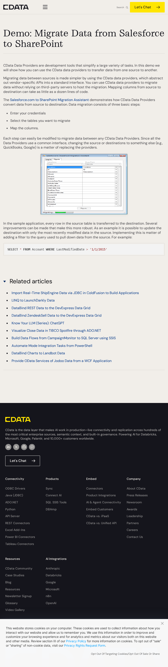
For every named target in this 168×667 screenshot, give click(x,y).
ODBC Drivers (15, 488)
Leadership (135, 516)
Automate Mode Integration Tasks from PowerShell (52, 345)
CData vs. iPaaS (97, 516)
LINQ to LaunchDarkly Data (33, 300)
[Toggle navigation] (44, 7)
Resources (12, 589)
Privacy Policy (76, 641)
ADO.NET (11, 502)
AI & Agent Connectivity (103, 502)
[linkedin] (8, 447)
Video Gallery (15, 610)
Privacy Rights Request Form (84, 645)
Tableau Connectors (19, 544)
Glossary (11, 603)
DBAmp (51, 509)
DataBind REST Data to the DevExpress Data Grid (51, 308)
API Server (12, 516)
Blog (8, 582)
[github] (24, 447)
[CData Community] (32, 447)
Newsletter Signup (18, 596)
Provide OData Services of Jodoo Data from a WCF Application (62, 360)
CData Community (18, 568)
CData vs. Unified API (101, 523)
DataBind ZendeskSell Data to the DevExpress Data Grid (57, 315)
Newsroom (134, 502)
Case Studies (14, 575)
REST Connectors (17, 523)
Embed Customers (99, 509)
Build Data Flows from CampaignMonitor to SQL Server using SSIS (64, 338)
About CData (136, 488)
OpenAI (51, 603)
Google (51, 582)
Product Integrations (101, 495)
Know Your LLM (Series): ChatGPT (38, 323)
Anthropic (53, 568)
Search (120, 7)
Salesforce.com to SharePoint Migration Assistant (49, 100)
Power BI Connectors (20, 537)
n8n (48, 596)
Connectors (94, 488)
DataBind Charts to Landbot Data (38, 353)
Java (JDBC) (14, 495)
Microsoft (53, 589)
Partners (133, 523)
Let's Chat (143, 7)
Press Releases (137, 495)
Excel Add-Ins (15, 530)
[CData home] (19, 7)
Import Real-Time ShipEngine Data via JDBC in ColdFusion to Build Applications (75, 293)
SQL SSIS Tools (56, 502)
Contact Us (135, 537)
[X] (16, 447)
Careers (132, 530)
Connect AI (53, 495)
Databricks (53, 575)
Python (10, 509)
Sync (49, 488)
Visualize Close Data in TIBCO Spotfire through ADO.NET (56, 330)
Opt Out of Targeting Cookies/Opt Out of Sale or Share (125, 654)
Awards (132, 509)
